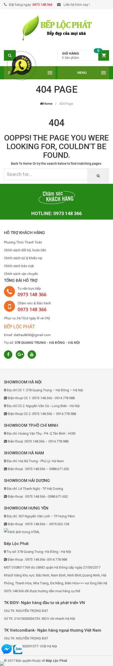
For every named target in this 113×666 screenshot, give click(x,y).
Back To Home (21, 163)
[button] (83, 55)
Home (48, 104)
